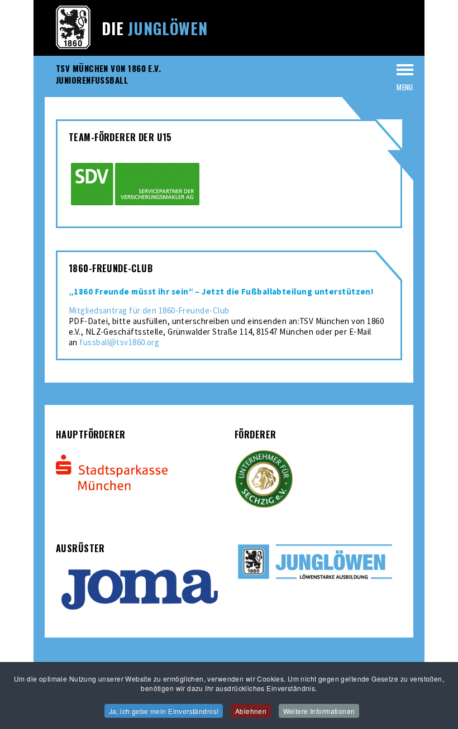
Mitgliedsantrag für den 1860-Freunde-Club (149, 310)
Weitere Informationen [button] (319, 711)
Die (155, 28)
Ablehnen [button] (250, 711)
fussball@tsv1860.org (119, 342)
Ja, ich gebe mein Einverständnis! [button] (164, 711)
